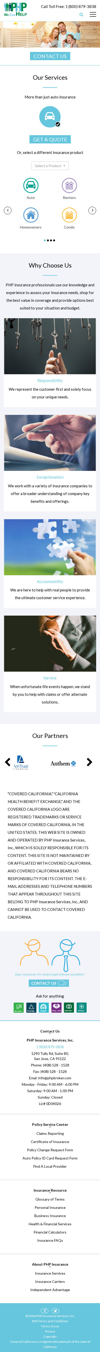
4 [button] (54, 240)
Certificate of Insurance (50, 1141)
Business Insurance (50, 1215)
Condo (69, 227)
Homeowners (31, 227)
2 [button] (48, 240)
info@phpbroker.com (54, 1078)
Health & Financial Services (50, 1224)
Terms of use (50, 1326)
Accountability (50, 581)
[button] (50, 165)
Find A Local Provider (50, 1166)
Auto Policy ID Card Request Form (50, 1158)
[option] (31, 204)
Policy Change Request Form (50, 1150)
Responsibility (50, 380)
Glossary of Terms (50, 1199)
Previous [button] (8, 210)
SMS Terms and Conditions (50, 1321)
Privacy (50, 1331)
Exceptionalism (50, 477)
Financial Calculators (50, 1232)
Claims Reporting (50, 1133)
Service (50, 677)
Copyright (50, 1336)
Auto (31, 197)
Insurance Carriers (50, 1281)
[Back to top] (87, 1321)
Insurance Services (50, 1273)
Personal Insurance (50, 1207)
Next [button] (92, 210)
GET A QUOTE (50, 139)
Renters (69, 197)
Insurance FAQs (50, 1240)
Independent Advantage (50, 1289)
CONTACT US (50, 56)
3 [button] (51, 240)
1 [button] (45, 240)
